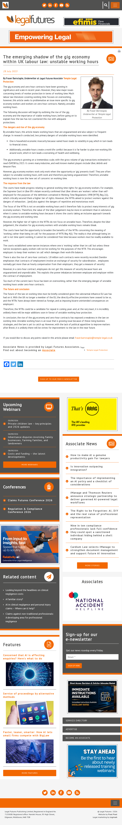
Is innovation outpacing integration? (87, 468)
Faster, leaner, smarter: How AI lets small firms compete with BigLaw (28, 733)
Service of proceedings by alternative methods (28, 695)
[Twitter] (13, 364)
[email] (92, 657)
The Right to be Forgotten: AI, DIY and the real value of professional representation (94, 514)
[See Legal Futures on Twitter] (44, 5)
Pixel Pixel (112, 814)
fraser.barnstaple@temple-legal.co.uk (93, 337)
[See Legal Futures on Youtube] (61, 5)
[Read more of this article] (29, 674)
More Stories (92, 565)
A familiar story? (14, 599)
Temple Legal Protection (97, 350)
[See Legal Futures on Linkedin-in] (50, 5)
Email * (71, 657)
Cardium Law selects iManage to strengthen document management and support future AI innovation (94, 550)
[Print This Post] (119, 50)
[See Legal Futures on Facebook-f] (55, 5)
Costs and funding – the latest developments (26, 455)
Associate (48, 350)
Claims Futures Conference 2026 (30, 500)
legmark (113, 817)
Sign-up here (74, 665)
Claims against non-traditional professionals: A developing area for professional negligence (30, 617)
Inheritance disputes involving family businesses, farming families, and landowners (30, 440)
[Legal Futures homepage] (30, 20)
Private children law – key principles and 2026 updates (29, 425)
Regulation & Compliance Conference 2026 (25, 510)
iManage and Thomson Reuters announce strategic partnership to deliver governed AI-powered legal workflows (94, 497)
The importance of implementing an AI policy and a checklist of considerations (93, 481)
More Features (30, 773)
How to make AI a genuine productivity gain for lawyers (90, 456)
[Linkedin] (20, 364)
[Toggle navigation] (115, 5)
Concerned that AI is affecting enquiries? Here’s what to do (24, 657)
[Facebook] (6, 364)
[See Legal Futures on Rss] (67, 5)
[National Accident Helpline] (92, 601)
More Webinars (30, 464)
